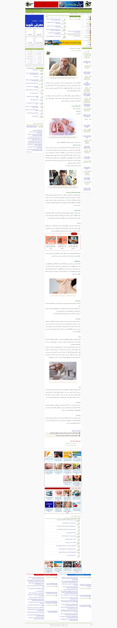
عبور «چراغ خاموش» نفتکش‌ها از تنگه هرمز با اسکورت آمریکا (32, 126)
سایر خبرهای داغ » (29, 151)
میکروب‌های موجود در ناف (34, 93)
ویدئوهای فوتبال (30, 53)
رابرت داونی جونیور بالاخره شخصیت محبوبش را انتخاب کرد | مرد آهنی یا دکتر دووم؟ (36, 578)
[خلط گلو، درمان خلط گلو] (63, 66)
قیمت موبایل (40, 58)
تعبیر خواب (28, 45)
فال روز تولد (32, 46)
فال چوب (36, 45)
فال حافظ (39, 34)
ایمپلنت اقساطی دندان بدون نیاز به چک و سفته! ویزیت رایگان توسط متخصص (64, 432)
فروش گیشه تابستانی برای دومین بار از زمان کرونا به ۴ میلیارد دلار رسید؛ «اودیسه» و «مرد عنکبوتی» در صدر (51, 602)
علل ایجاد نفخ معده (35, 116)
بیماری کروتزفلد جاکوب (34, 99)
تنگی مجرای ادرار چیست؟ (71, 555)
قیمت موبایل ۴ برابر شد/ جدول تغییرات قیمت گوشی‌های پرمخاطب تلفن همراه (70, 587)
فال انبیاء (30, 34)
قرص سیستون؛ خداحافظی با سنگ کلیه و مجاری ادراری (66, 519)
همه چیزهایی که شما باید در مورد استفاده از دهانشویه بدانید (66, 545)
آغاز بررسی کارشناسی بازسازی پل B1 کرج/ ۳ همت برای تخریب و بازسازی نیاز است (69, 608)
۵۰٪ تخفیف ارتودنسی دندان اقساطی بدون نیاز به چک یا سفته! (67, 435)
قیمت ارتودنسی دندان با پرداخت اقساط (69, 535)
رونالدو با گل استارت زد (40, 591)
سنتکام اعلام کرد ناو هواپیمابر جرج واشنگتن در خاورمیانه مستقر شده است (85, 606)
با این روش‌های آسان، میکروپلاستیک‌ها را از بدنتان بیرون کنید (87, 105)
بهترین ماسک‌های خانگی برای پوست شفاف (35, 142)
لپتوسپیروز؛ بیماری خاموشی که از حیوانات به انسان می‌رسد (87, 72)
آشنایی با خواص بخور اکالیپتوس (70, 539)
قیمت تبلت (40, 60)
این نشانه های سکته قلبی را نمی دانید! (32, 83)
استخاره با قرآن (39, 42)
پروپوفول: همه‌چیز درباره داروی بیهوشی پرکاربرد (86, 126)
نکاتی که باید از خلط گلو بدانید (70, 443)
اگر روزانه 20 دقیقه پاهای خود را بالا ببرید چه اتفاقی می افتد (32, 74)
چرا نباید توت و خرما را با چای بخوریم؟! (69, 522)
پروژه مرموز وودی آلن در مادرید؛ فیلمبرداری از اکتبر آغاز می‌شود (51, 584)
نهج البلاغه (31, 60)
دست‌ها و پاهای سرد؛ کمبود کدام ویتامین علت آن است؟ (66, 526)
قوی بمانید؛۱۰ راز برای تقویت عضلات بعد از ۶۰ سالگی (87, 136)
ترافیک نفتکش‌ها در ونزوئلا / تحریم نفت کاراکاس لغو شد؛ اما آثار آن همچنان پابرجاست (69, 617)
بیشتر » (47, 16)
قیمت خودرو (40, 51)
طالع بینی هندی (41, 46)
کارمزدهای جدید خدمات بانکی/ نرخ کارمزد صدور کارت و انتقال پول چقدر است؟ (85, 585)
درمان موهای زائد (35, 69)
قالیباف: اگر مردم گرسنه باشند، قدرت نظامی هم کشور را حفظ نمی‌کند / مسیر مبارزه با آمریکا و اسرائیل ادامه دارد (69, 578)
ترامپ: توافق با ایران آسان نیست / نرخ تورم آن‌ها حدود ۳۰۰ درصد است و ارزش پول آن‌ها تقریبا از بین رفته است (69, 610)
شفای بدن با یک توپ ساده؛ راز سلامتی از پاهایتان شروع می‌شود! (87, 189)
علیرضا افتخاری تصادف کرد (37, 130)
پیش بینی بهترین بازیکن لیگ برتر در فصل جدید (36, 597)
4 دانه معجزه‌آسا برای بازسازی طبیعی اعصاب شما (87, 62)
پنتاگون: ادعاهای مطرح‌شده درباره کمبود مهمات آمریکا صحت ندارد (85, 596)
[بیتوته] (29, 7)
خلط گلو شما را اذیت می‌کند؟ (70, 445)
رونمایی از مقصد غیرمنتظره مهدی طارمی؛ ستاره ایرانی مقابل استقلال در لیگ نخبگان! (35, 600)
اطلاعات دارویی (30, 51)
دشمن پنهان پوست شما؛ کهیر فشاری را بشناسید (86, 168)
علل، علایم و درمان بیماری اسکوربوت (32, 89)
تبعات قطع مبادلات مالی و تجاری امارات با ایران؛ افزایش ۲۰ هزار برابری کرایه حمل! (70, 605)
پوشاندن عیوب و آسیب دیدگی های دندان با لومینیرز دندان (66, 529)
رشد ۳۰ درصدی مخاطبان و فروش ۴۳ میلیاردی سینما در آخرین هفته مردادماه (34, 139)
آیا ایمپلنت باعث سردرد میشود (70, 542)
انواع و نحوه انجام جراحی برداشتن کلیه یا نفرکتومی (67, 552)
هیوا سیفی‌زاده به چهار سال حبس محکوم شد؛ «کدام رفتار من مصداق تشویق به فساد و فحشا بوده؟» (35, 581)
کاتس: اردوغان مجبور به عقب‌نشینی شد (35, 136)
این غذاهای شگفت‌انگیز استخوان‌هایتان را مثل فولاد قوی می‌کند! (87, 94)
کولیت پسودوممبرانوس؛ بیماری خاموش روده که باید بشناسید (87, 84)
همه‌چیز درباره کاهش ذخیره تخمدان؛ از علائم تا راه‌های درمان (87, 115)
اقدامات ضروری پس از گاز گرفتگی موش (53, 36)
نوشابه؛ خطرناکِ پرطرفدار (71, 532)
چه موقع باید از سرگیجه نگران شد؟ (32, 112)
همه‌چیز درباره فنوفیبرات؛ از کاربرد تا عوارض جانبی (87, 157)
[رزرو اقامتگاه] (63, 42)
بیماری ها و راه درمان (81, 13)
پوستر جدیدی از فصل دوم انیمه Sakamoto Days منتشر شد (52, 612)
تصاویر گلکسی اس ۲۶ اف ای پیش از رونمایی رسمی (35, 607)
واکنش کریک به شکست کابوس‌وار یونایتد (35, 141)
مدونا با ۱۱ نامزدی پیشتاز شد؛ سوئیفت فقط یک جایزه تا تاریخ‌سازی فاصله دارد (36, 583)
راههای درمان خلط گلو (75, 48)
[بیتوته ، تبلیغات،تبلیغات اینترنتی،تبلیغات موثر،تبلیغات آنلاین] (46, 4)
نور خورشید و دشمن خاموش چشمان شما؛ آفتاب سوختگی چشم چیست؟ (53, 30)
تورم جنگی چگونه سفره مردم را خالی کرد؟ (70, 589)
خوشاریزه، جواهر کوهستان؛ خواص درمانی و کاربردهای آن (87, 147)
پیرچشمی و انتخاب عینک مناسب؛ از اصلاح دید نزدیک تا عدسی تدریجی (53, 19)
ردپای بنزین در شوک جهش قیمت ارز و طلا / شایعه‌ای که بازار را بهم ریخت (35, 135)
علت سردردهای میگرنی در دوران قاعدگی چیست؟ (67, 548)
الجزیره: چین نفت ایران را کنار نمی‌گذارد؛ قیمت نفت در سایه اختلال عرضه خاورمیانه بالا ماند (69, 614)
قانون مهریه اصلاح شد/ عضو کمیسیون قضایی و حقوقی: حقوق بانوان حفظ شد (34, 150)
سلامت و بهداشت (88, 13)
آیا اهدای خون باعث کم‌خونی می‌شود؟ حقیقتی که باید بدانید (32, 80)
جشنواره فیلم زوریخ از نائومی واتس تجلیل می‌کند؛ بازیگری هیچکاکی (51, 593)
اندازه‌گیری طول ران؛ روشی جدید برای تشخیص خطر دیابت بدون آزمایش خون (36, 618)
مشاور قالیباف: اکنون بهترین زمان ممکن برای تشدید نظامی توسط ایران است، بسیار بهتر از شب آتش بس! (69, 601)
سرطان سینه (36, 76)
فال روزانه (30, 42)
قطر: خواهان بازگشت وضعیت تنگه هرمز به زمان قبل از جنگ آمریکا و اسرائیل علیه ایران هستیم (69, 582)
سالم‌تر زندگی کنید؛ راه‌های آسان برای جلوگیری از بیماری (87, 178)
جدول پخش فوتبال (30, 58)
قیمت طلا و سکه (39, 53)
